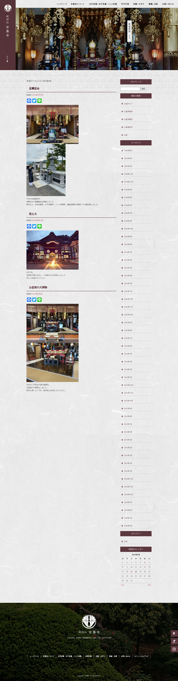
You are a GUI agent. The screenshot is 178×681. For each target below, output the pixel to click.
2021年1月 (128, 471)
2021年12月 (128, 385)
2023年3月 (128, 283)
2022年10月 (128, 315)
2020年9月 (128, 502)
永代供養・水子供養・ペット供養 (103, 4)
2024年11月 (128, 182)
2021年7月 (128, 424)
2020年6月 (128, 526)
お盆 (126, 135)
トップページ (61, 4)
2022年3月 (128, 369)
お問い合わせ (169, 4)
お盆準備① (128, 119)
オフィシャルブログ (141, 656)
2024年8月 (128, 197)
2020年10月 (128, 494)
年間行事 (125, 4)
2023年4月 (128, 276)
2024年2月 (128, 221)
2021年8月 (128, 416)
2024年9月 (128, 190)
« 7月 (122, 585)
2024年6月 (128, 205)
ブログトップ (135, 82)
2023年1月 (128, 291)
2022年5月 (128, 354)
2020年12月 (128, 479)
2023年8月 (128, 244)
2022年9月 (128, 322)
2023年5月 (128, 268)
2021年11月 (128, 393)
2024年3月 (128, 213)
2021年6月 (128, 432)
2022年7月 (128, 338)
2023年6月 (128, 260)
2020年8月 (128, 510)
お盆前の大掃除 (38, 287)
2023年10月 (128, 229)
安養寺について (78, 4)
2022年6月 (128, 346)
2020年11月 (128, 487)
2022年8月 (128, 330)
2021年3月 (128, 455)
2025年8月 (128, 158)
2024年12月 (128, 174)
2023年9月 (128, 237)
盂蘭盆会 (34, 88)
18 (136, 571)
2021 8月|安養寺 (7, 58)
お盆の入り (128, 104)
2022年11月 (128, 307)
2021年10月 (128, 401)
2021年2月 (128, 463)
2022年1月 (128, 377)
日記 (126, 541)
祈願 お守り (138, 4)
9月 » (150, 585)
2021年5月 (128, 440)
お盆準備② (128, 111)
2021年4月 (128, 448)
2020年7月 (128, 518)
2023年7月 (128, 252)
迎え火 (33, 213)
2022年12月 (128, 299)
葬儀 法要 (153, 4)
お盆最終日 (128, 127)
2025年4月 (128, 166)
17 (131, 571)
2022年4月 (128, 362)
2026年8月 (128, 151)
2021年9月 (128, 408)
